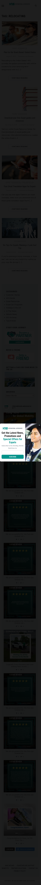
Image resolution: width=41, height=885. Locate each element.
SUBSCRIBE (12, 457)
